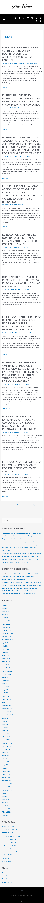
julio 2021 (5, 796)
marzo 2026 (6, 621)
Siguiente (37, 505)
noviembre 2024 (7, 671)
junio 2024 (5, 687)
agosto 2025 (6, 643)
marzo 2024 (6, 696)
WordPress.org (7, 882)
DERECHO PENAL (16, 156)
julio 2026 (5, 608)
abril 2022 (5, 768)
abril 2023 (5, 730)
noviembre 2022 (7, 746)
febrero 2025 (6, 661)
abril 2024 (5, 693)
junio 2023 (5, 724)
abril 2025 (5, 655)
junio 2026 (5, 611)
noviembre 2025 (7, 633)
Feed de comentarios (9, 879)
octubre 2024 (6, 674)
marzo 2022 (6, 771)
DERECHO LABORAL (17, 205)
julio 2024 (5, 683)
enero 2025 (6, 665)
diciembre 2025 (7, 630)
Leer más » (6, 87)
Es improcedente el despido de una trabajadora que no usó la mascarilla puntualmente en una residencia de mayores (21, 323)
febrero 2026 (6, 624)
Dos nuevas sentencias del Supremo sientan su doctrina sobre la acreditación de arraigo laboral (21, 53)
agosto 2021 (6, 793)
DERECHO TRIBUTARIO (10, 852)
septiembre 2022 (7, 752)
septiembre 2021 (7, 790)
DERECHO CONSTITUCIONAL (12, 839)
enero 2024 (6, 702)
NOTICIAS (5, 63)
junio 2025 (5, 649)
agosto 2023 (6, 718)
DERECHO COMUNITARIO (11, 836)
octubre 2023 (6, 712)
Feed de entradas (8, 876)
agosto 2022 (6, 755)
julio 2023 (5, 721)
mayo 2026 (5, 614)
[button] (3, 19)
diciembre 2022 (7, 743)
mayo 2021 (5, 802)
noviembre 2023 (7, 708)
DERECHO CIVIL (15, 247)
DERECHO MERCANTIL (10, 108)
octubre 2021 (6, 787)
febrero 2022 (6, 774)
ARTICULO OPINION (9, 826)
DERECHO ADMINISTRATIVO (19, 63)
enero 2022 (6, 777)
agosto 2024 (6, 680)
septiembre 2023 (7, 715)
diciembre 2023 (7, 705)
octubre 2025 (6, 636)
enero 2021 (6, 815)
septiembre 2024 (7, 677)
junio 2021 (5, 799)
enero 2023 (6, 740)
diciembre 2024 (7, 668)
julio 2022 (5, 759)
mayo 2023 (5, 727)
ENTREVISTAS (7, 855)
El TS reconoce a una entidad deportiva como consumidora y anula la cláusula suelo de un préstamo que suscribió (19, 422)
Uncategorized (7, 861)
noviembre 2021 (7, 784)
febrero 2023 (6, 737)
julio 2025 (5, 646)
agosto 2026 (6, 605)
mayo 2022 (5, 765)
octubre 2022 (6, 749)
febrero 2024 (6, 699)
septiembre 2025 (7, 640)
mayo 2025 (5, 652)
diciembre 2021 (7, 780)
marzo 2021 (6, 809)
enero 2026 (6, 627)
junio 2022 (5, 762)
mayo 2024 (5, 690)
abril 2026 (5, 618)
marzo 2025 (6, 658)
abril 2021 (5, 806)
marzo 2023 (6, 734)
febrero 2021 (6, 812)
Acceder (4, 873)
